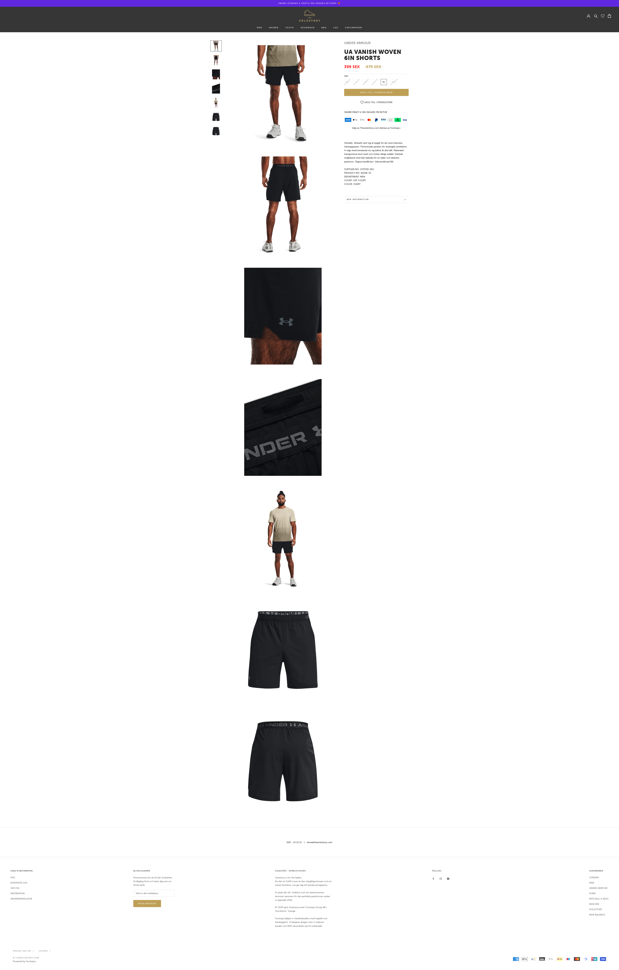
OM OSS (15, 888)
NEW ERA (594, 904)
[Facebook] (433, 878)
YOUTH (289, 27)
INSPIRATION (17, 893)
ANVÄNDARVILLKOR (21, 898)
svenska (43, 951)
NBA (324, 27)
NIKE (591, 882)
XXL (394, 82)
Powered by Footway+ (24, 961)
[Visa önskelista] (602, 16)
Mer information (358, 199)
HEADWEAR (308, 27)
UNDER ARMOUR (598, 888)
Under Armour (357, 43)
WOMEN (274, 27)
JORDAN (594, 877)
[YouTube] (448, 878)
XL (384, 82)
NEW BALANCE (597, 914)
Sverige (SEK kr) (22, 951)
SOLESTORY (595, 909)
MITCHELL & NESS (599, 898)
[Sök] (596, 16)
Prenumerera (147, 903)
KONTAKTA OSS (18, 882)
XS (347, 82)
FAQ (12, 877)
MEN (259, 27)
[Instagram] (441, 878)
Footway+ (395, 128)
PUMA (592, 893)
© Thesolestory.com (26, 958)
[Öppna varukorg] (609, 16)
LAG (335, 27)
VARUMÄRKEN (353, 27)
